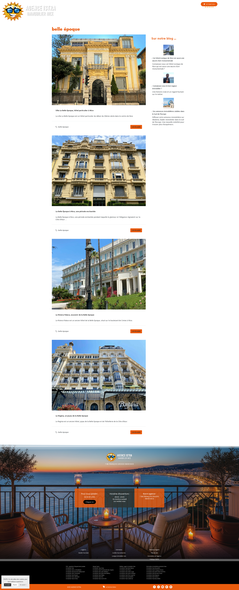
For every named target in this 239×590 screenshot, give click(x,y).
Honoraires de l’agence (154, 556)
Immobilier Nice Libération (72, 577)
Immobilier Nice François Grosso (154, 570)
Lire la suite (136, 127)
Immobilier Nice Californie (126, 578)
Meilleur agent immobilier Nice (127, 566)
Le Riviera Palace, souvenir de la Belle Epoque (75, 315)
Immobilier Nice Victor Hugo (127, 571)
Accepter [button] (7, 585)
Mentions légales (154, 550)
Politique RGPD (154, 559)
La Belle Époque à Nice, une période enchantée (76, 211)
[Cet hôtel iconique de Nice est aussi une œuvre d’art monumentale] (168, 50)
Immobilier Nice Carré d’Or (100, 578)
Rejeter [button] (15, 585)
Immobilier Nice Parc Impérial (127, 575)
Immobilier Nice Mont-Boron (127, 568)
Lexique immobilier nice (119, 556)
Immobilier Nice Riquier (72, 575)
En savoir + (23, 585)
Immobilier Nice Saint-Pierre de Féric (155, 571)
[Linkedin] (170, 587)
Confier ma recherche (118, 553)
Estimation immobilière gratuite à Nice (156, 566)
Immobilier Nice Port (98, 577)
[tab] (90, 6)
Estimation (119, 550)
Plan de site (154, 553)
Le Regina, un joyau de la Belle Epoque (72, 416)
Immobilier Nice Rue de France (154, 573)
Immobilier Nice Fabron (152, 577)
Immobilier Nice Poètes (98, 575)
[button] (209, 4)
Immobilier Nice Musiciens (153, 568)
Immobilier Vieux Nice (98, 568)
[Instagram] (233, 8)
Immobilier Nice (70, 568)
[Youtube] (233, 2)
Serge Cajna (96, 566)
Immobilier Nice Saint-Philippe (127, 573)
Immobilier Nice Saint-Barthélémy (101, 573)
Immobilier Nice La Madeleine (73, 570)
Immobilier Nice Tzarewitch (73, 573)
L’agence (83, 550)
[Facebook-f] (154, 587)
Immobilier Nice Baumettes (153, 578)
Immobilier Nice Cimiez (72, 578)
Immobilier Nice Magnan (152, 575)
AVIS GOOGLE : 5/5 (209, 8)
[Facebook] (233, 5)
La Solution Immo (110, 587)
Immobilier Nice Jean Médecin (100, 571)
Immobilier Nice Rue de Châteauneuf (75, 571)
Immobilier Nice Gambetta (126, 577)
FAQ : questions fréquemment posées (75, 566)
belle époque (63, 127)
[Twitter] (233, 12)
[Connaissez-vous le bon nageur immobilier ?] (168, 77)
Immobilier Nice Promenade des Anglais (103, 570)
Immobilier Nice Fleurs (125, 570)
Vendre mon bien (83, 553)
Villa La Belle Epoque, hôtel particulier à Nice (75, 110)
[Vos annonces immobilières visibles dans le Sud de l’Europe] (168, 103)
